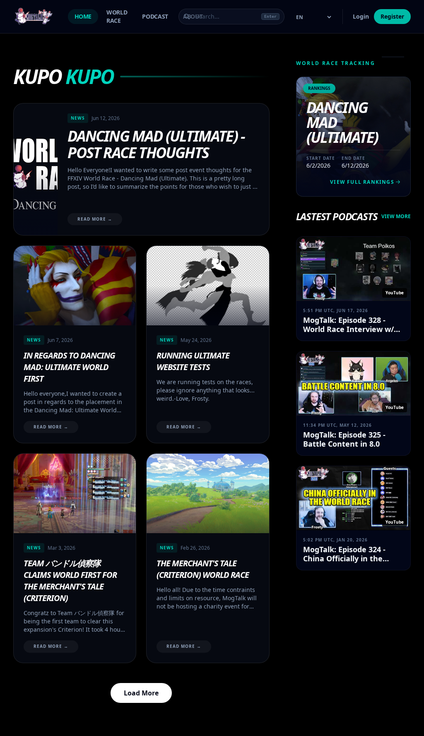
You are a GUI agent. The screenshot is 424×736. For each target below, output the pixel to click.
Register (392, 16)
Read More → (94, 219)
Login (361, 16)
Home (83, 16)
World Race (116, 16)
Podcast (155, 16)
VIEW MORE (396, 216)
